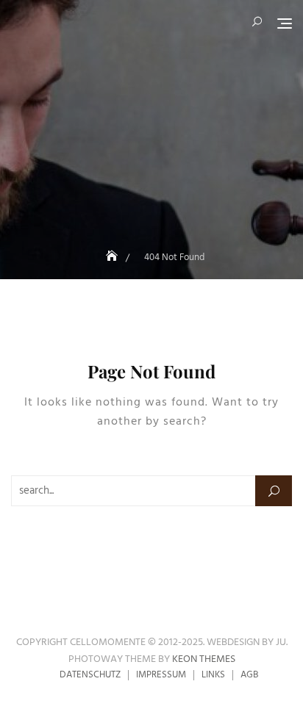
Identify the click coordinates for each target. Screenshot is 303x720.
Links (213, 675)
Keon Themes (203, 659)
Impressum (161, 675)
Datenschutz (90, 675)
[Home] (113, 257)
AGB (249, 675)
